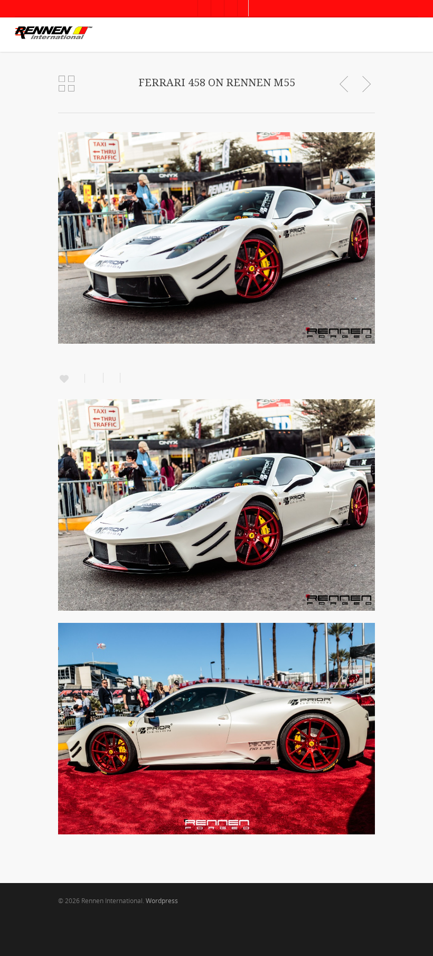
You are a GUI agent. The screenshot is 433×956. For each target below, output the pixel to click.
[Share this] (94, 378)
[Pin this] (127, 378)
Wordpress (162, 900)
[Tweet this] (111, 378)
